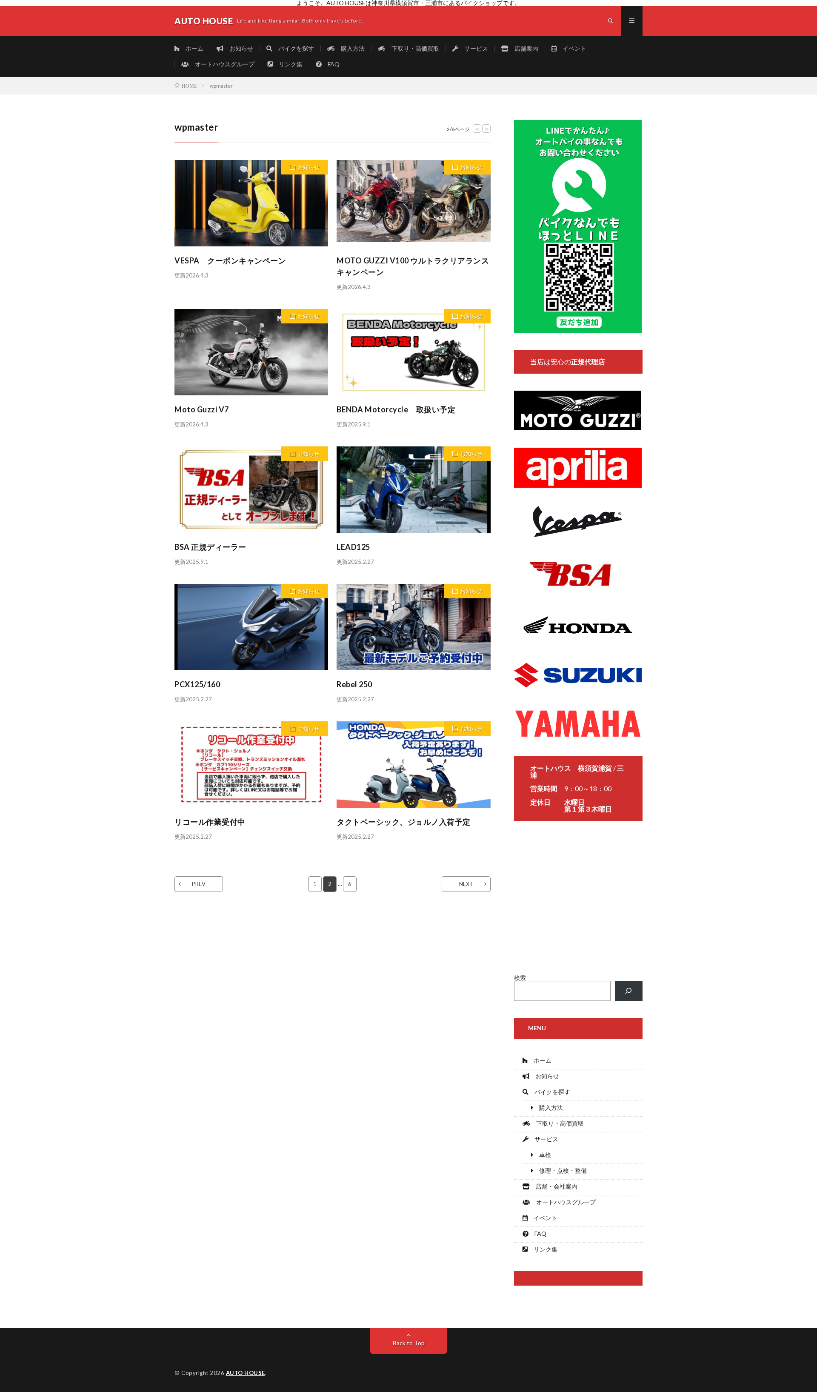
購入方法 (350, 48)
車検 (542, 1154)
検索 (520, 977)
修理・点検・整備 (560, 1170)
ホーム (191, 48)
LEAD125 (353, 547)
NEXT (466, 883)
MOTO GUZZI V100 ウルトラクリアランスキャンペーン (413, 266)
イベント (571, 48)
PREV (199, 883)
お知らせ (238, 48)
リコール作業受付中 (210, 821)
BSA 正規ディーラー (210, 547)
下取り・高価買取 (412, 48)
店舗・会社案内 (553, 1186)
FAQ (331, 64)
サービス (473, 48)
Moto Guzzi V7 (202, 409)
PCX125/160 (197, 684)
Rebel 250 (358, 684)
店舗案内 (523, 48)
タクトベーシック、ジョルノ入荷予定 (404, 821)
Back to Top (409, 1342)
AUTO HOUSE (245, 1372)
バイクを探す (293, 48)
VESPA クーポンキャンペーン (230, 260)
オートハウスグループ (221, 64)
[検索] (629, 991)
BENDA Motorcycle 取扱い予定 (396, 409)
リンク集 (288, 64)
